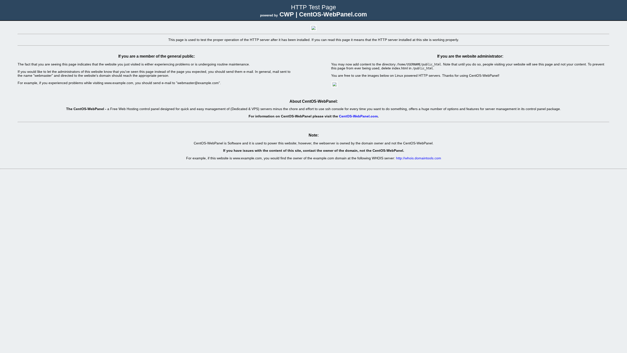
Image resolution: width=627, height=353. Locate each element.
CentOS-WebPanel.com (358, 116)
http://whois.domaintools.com (418, 158)
